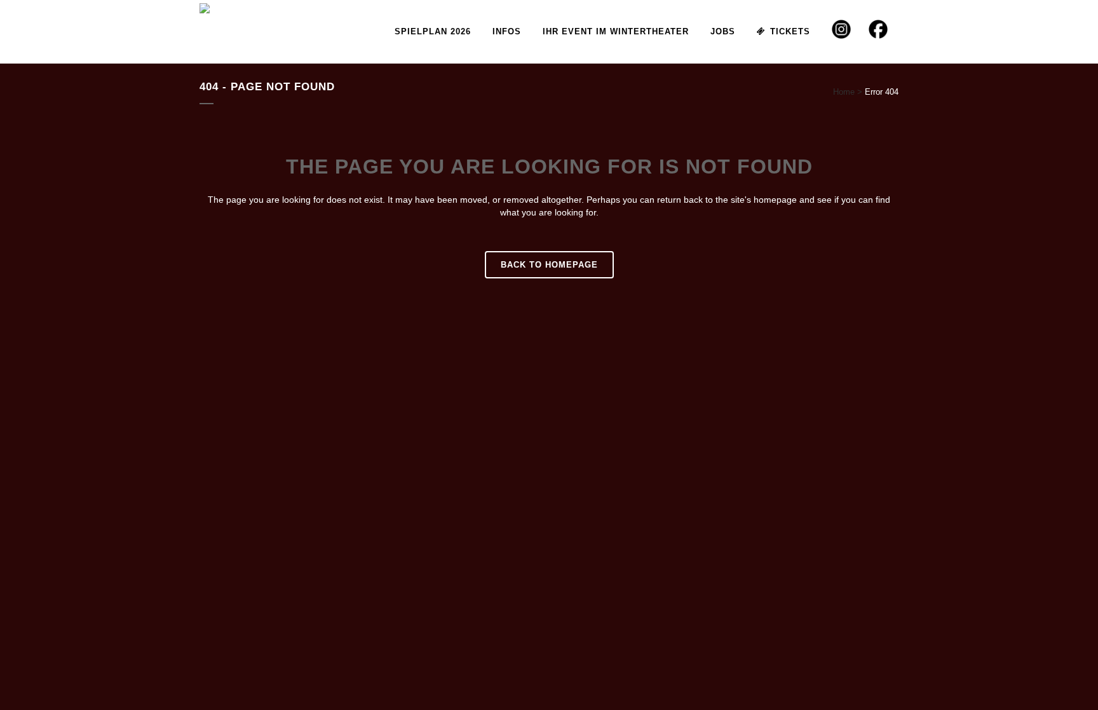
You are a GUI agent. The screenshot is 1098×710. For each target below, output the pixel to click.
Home (844, 92)
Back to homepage (549, 265)
